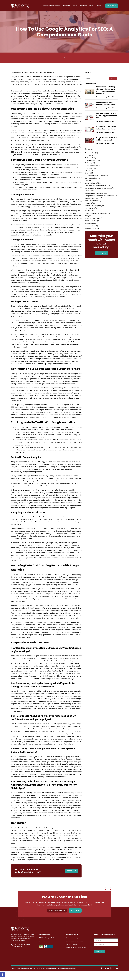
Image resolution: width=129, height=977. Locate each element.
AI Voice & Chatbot (93, 165)
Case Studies (83, 5)
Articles (74, 5)
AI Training (90, 163)
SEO (65, 57)
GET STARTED (111, 6)
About (90, 5)
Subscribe (99, 951)
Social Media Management (74, 941)
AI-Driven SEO (91, 158)
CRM (88, 181)
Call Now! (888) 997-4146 (22, 944)
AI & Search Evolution (93, 160)
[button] (2, 974)
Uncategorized (91, 226)
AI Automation (91, 153)
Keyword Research (93, 201)
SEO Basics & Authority (94, 218)
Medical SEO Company (94, 206)
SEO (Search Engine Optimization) (49, 938)
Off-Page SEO (91, 208)
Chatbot (89, 173)
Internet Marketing (93, 198)
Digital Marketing (93, 183)
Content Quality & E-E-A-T (95, 178)
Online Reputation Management (97, 213)
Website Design (92, 229)
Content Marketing (72, 938)
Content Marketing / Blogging (96, 176)
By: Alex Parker (34, 72)
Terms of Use (44, 968)
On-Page (89, 211)
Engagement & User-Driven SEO (97, 186)
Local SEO (90, 203)
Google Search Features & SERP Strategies (101, 196)
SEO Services (91, 223)
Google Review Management (96, 193)
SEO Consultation (92, 221)
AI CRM (89, 155)
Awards (89, 170)
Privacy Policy (36, 968)
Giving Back (90, 191)
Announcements (92, 168)
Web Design (42, 941)
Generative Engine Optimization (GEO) (99, 188)
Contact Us (99, 5)
